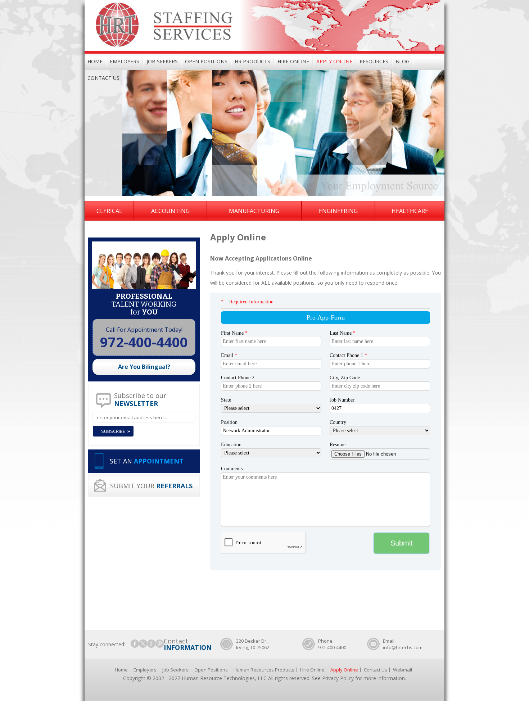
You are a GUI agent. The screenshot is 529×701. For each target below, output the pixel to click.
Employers (124, 61)
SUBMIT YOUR (151, 485)
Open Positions (206, 61)
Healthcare (410, 211)
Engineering (338, 211)
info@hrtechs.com (402, 647)
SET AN (147, 461)
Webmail (402, 669)
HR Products (252, 61)
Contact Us (103, 77)
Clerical (109, 211)
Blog (402, 61)
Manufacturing (254, 211)
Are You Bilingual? (144, 367)
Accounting (170, 211)
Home (95, 61)
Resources (374, 61)
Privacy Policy (338, 678)
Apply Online (334, 61)
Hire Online (293, 61)
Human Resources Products (264, 669)
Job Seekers (162, 61)
